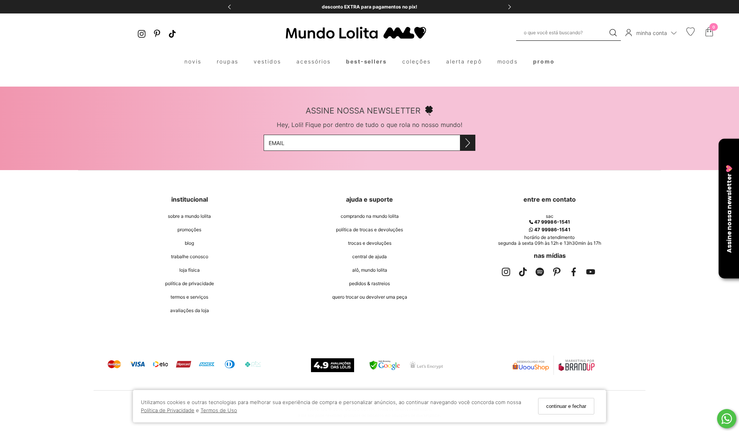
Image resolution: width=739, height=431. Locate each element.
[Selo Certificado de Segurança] (426, 365)
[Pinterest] (157, 33)
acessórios (313, 61)
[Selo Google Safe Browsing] (384, 365)
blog (189, 243)
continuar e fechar (566, 406)
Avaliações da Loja (189, 310)
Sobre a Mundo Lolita (189, 216)
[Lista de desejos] (690, 34)
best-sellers (366, 61)
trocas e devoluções (369, 243)
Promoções (189, 229)
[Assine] (467, 142)
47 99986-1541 (551, 222)
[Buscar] (613, 32)
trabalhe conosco (189, 256)
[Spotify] (540, 273)
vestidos (267, 61)
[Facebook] (573, 273)
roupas (228, 61)
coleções (416, 61)
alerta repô (464, 61)
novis (192, 61)
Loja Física (189, 270)
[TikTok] (172, 33)
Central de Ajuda (369, 256)
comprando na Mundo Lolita (370, 216)
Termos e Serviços (189, 297)
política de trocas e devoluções (369, 229)
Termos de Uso (219, 410)
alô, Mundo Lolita (369, 270)
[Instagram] (141, 33)
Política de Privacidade (167, 410)
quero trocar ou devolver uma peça (369, 297)
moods (507, 61)
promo (544, 61)
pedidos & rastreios (369, 283)
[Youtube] (590, 273)
